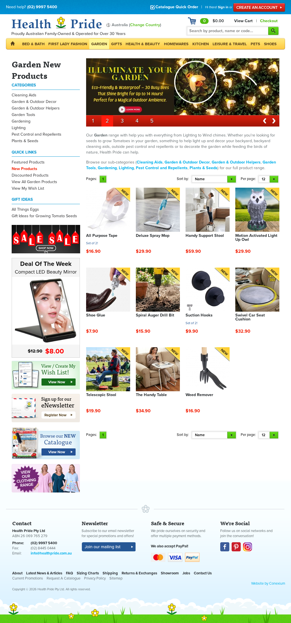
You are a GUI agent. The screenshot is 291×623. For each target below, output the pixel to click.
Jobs (186, 573)
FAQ (69, 573)
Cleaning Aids (24, 95)
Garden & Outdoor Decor (34, 101)
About (17, 573)
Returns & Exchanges (139, 573)
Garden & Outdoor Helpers (36, 108)
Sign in (223, 7)
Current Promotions (27, 578)
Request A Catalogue (63, 578)
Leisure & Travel (230, 44)
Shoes (270, 44)
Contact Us (203, 573)
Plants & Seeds (25, 140)
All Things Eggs (25, 209)
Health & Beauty (143, 44)
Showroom (170, 573)
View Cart (243, 20)
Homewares (176, 44)
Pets (255, 44)
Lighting (19, 127)
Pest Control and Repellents (36, 134)
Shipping (110, 573)
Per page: (248, 179)
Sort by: (183, 179)
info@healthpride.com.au (51, 553)
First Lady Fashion (67, 44)
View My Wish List (28, 188)
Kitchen (200, 44)
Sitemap (115, 578)
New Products (24, 168)
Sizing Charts (88, 573)
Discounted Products (30, 175)
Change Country (145, 24)
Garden (99, 44)
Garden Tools (23, 114)
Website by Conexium (268, 583)
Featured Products (28, 162)
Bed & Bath (33, 44)
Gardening (21, 121)
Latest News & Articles (44, 573)
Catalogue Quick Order (176, 7)
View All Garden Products (34, 181)
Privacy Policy (95, 578)
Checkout (269, 20)
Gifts (116, 44)
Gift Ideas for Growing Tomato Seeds (44, 216)
